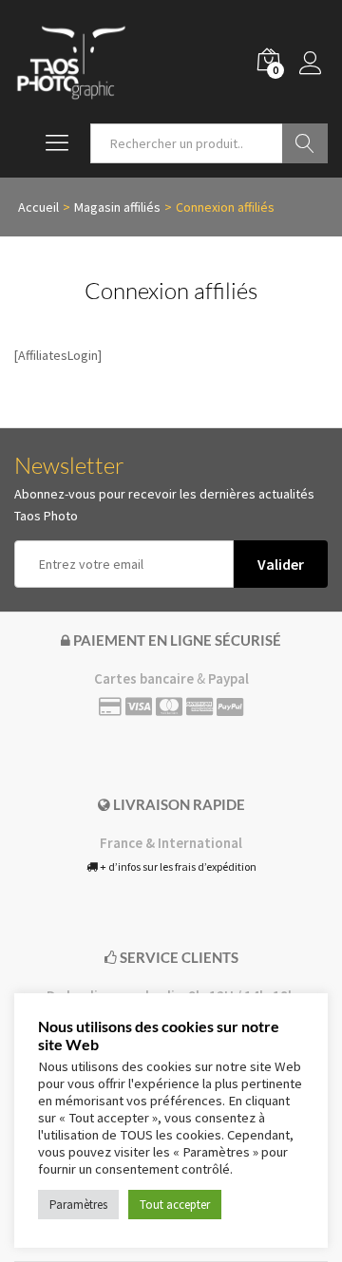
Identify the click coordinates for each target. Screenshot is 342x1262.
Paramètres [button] (78, 1204)
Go (305, 143)
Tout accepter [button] (175, 1204)
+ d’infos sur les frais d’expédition (177, 866)
